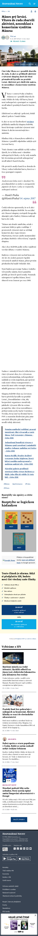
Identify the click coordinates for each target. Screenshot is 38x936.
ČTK (11, 36)
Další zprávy (19, 819)
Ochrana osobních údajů (10, 886)
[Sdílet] (31, 11)
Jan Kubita (12, 739)
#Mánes (7, 484)
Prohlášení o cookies (9, 889)
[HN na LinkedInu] (24, 849)
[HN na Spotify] (27, 849)
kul (15, 36)
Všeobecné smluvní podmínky (12, 896)
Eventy (5, 905)
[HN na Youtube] (30, 849)
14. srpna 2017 (27, 198)
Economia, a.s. (15, 837)
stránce (30, 121)
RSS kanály (6, 911)
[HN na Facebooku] (18, 849)
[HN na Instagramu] (21, 849)
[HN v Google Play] (10, 859)
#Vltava (6, 488)
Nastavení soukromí (9, 892)
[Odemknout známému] (35, 11)
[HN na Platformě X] (15, 849)
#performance (17, 484)
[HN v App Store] (24, 859)
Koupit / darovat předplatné (12, 902)
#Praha (27, 484)
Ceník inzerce (7, 880)
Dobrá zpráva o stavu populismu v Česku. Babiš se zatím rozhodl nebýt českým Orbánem (18, 746)
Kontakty (5, 867)
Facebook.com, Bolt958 (26, 64)
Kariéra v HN (7, 877)
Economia (6, 874)
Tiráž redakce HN (8, 870)
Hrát (11, 527)
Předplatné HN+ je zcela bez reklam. (25, 638)
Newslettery (6, 908)
